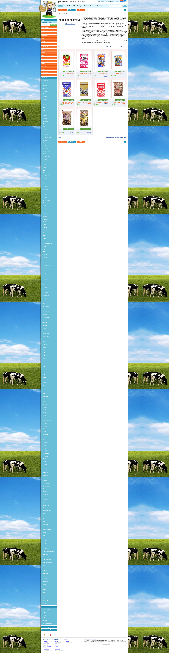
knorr (44, 331)
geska (44, 260)
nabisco (45, 404)
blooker (45, 115)
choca (44, 145)
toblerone (45, 524)
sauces (43, 58)
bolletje (45, 118)
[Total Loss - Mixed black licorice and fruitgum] (67, 97)
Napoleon (45, 407)
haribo (44, 271)
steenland (45, 494)
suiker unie (46, 505)
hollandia (45, 292)
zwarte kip (45, 600)
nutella (45, 412)
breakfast (43, 38)
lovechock (45, 369)
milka (44, 390)
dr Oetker (45, 202)
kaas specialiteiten (47, 311)
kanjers (45, 314)
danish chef (46, 175)
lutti (44, 374)
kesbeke (45, 325)
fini (44, 232)
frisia (44, 246)
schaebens (46, 472)
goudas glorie (46, 265)
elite (44, 211)
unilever (45, 538)
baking (43, 32)
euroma (45, 216)
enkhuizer (45, 213)
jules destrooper (47, 309)
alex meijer (45, 83)
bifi (44, 110)
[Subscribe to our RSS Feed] (44, 635)
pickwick (45, 439)
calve (44, 132)
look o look (46, 360)
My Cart (102, 1)
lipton (44, 355)
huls (44, 301)
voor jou (45, 578)
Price (71, 10)
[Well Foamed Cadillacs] (84, 69)
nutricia (45, 415)
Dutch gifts (44, 66)
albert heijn (46, 80)
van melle (45, 554)
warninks (45, 581)
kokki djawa (46, 336)
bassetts (45, 102)
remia (44, 459)
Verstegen (45, 573)
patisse (45, 426)
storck (44, 502)
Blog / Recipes (78, 6)
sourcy (44, 488)
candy (43, 41)
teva (44, 513)
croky (44, 170)
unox (44, 543)
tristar (44, 532)
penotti (44, 431)
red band (45, 456)
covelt (44, 164)
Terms (56, 643)
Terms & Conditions (47, 623)
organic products (45, 75)
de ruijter (45, 189)
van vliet (45, 557)
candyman (45, 134)
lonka (44, 358)
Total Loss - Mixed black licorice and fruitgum (68, 103)
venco (44, 565)
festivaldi (45, 230)
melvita (45, 388)
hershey (45, 287)
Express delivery (45, 72)
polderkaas (46, 442)
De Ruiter (45, 192)
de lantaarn (46, 183)
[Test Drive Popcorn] (118, 69)
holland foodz (46, 290)
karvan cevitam (47, 317)
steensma (45, 497)
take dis (45, 508)
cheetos (45, 140)
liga (44, 352)
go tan (45, 262)
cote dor (45, 162)
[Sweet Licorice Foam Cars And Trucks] (84, 97)
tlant (44, 521)
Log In (108, 1)
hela (44, 276)
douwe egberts (47, 200)
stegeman (45, 499)
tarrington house (47, 510)
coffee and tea (45, 47)
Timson (45, 518)
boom (44, 124)
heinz (44, 273)
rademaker (46, 453)
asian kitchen (44, 27)
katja (44, 320)
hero (44, 284)
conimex (45, 159)
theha (44, 516)
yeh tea (45, 595)
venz (44, 567)
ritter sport (45, 464)
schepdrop (45, 475)
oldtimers (45, 418)
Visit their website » (70, 24)
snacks (43, 61)
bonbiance (45, 121)
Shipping (56, 641)
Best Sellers (68, 6)
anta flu (45, 94)
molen (44, 393)
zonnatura (45, 597)
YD (44, 592)
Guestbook (87, 6)
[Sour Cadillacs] (67, 69)
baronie (45, 99)
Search (125, 6)
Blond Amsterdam (47, 113)
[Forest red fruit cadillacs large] (118, 97)
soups (43, 63)
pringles (45, 448)
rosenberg (45, 469)
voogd (44, 576)
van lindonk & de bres (48, 551)
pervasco (45, 434)
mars (44, 380)
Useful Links (57, 648)
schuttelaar (46, 478)
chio (44, 143)
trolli (44, 535)
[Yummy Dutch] (47, 18)
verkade (45, 570)
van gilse (45, 548)
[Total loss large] (67, 126)
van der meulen (47, 546)
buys (44, 129)
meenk (44, 385)
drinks (43, 52)
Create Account (115, 1)
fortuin (44, 238)
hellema (45, 279)
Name (80, 10)
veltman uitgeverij (47, 562)
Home (60, 6)
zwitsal (44, 603)
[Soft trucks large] (84, 126)
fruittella (45, 254)
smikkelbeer (46, 483)
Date (62, 10)
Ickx (44, 303)
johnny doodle (46, 306)
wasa (44, 584)
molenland (45, 396)
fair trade (45, 219)
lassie (44, 347)
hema (44, 281)
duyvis (44, 208)
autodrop (45, 96)
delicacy (43, 49)
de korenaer (46, 181)
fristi (44, 249)
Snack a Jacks (46, 486)
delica (44, 194)
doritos (45, 197)
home (59, 47)
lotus (44, 366)
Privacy (45, 620)
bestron (45, 107)
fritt (44, 252)
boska (44, 126)
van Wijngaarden (47, 559)
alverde (45, 85)
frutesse (45, 257)
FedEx (44, 222)
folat (44, 235)
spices (43, 69)
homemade (46, 295)
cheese (43, 44)
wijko (44, 589)
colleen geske (46, 156)
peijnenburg (46, 429)
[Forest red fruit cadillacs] (101, 97)
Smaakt (45, 480)
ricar (44, 461)
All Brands (44, 77)
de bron (45, 178)
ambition (45, 91)
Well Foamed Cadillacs (85, 73)
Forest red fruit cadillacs (102, 102)
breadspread (44, 35)
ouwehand (45, 423)
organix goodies (47, 420)
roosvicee (45, 467)
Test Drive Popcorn (120, 73)
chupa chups (46, 151)
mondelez (45, 399)
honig (44, 298)
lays (44, 350)
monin (44, 401)
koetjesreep (46, 333)
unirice (45, 540)
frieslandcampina (47, 243)
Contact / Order (97, 6)
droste (44, 205)
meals (42, 55)
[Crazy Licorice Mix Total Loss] (101, 69)
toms (44, 527)
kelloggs (45, 322)
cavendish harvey (47, 137)
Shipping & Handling (48, 615)
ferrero (45, 227)
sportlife (45, 491)
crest (44, 167)
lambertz (45, 344)
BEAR (44, 104)
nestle (44, 409)
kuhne (44, 341)
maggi (44, 377)
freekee (45, 241)
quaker (45, 450)
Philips (44, 437)
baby (42, 30)
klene (44, 328)
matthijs (45, 382)
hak (44, 268)
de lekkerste (46, 186)
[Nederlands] (121, 1)
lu (43, 371)
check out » (54, 24)
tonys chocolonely (47, 529)
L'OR (44, 363)
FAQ (44, 617)
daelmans (45, 173)
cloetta (45, 153)
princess (45, 445)
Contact (67, 641)
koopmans (45, 339)
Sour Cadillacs (70, 73)
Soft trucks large (87, 131)
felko (44, 224)
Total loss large (70, 131)
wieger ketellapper (47, 587)
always (45, 88)
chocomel (45, 148)
